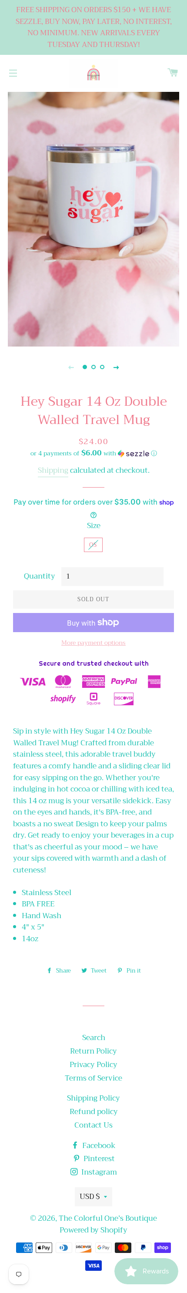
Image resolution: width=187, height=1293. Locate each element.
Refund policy (94, 1111)
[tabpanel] (93, 218)
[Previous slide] (70, 367)
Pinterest (98, 1158)
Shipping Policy (93, 1098)
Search (93, 1037)
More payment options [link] (93, 643)
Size (93, 526)
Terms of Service (93, 1078)
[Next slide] (116, 367)
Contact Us (93, 1125)
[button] (93, 453)
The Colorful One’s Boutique (108, 1218)
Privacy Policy (93, 1064)
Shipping (53, 470)
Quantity (39, 577)
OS (93, 545)
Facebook (98, 1145)
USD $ (90, 1196)
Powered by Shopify (93, 1230)
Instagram (98, 1172)
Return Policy (93, 1051)
